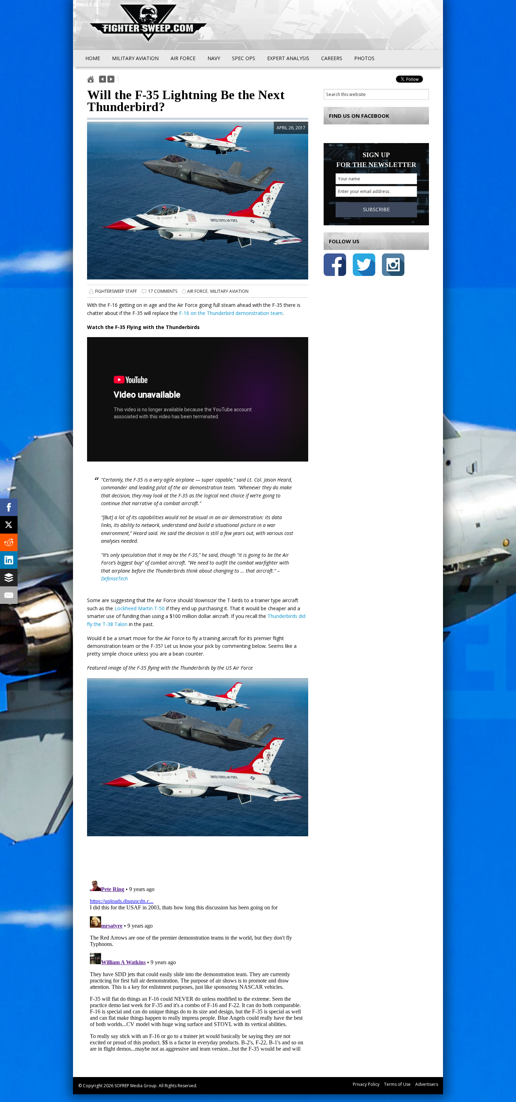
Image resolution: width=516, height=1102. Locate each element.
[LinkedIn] (9, 560)
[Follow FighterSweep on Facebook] (335, 265)
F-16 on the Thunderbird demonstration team (231, 313)
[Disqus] (197, 965)
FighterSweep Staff (116, 291)
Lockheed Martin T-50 (139, 608)
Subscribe (376, 209)
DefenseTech (114, 578)
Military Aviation (229, 291)
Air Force (197, 291)
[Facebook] (9, 507)
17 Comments (162, 291)
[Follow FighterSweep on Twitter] (364, 265)
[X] (9, 525)
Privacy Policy (366, 1084)
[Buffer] (9, 577)
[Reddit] (9, 542)
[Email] (9, 595)
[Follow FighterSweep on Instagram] (393, 265)
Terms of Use (397, 1084)
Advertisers (426, 1084)
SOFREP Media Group (135, 1086)
